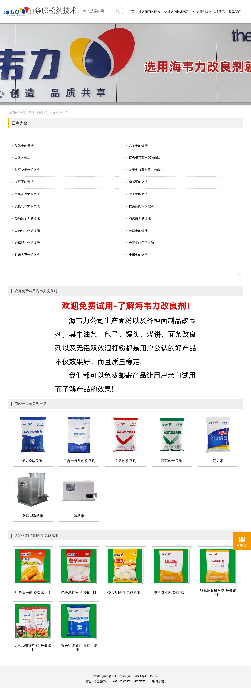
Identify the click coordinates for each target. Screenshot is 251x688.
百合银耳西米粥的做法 (144, 157)
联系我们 (235, 11)
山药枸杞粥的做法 (27, 230)
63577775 (139, 681)
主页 (131, 11)
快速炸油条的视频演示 (209, 11)
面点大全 (42, 112)
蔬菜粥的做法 (138, 230)
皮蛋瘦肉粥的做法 (141, 206)
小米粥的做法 (138, 254)
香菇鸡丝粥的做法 (27, 242)
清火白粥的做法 (140, 218)
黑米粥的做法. (138, 194)
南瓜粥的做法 (138, 182)
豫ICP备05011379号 (146, 676)
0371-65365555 (122, 681)
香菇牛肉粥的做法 (141, 242)
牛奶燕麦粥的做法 (27, 194)
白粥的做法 (22, 157)
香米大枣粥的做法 (27, 254)
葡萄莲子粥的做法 (27, 218)
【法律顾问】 (157, 681)
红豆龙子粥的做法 (27, 169)
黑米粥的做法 (24, 145)
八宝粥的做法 (138, 145)
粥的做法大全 (59, 112)
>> (239, 274)
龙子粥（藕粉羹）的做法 (146, 169)
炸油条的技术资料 (176, 11)
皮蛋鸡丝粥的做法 (27, 206)
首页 (31, 112)
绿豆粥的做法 (24, 182)
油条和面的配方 (149, 11)
